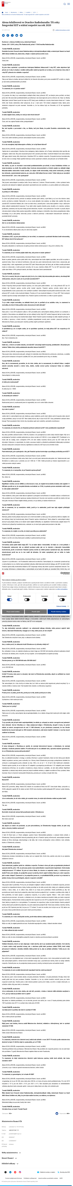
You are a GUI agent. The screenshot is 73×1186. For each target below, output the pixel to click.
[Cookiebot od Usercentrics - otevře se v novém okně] (62, 573)
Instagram (20, 1172)
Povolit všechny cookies (58, 611)
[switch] (27, 599)
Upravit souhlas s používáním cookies (48, 1178)
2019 (34, 12)
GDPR (61, 1178)
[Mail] (3, 35)
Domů (6, 12)
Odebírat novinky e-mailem (47, 1172)
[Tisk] (21, 35)
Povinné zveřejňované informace (13, 1178)
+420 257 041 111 (14, 1130)
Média (21, 12)
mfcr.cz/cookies (62, 589)
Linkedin (10, 1172)
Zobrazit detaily (61, 606)
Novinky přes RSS (65, 1172)
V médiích (27, 12)
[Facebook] (7, 35)
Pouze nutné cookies (13, 611)
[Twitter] (12, 35)
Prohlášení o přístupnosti (30, 1178)
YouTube (15, 1172)
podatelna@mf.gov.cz (15, 1133)
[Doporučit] (16, 35)
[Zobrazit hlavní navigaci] (68, 4)
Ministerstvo (14, 12)
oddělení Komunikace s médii (62, 30)
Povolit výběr (36, 611)
